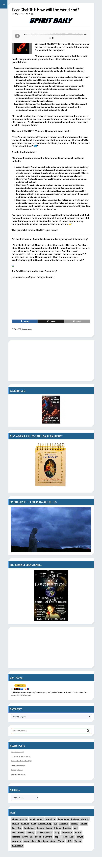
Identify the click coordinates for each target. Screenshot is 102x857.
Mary (57, 832)
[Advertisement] (51, 299)
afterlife (23, 819)
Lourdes (67, 828)
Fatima (83, 824)
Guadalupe (29, 828)
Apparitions (63, 819)
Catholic (85, 819)
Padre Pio (47, 837)
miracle (78, 832)
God (19, 828)
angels (40, 819)
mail (75, 828)
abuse (15, 819)
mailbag (30, 832)
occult (38, 837)
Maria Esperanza (44, 832)
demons (25, 824)
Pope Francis (68, 837)
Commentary (27, 329)
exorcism (63, 824)
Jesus (49, 828)
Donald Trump (44, 824)
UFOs (69, 841)
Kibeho (57, 828)
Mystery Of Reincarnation (18, 774)
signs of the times (39, 841)
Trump (61, 841)
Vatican (78, 841)
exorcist (74, 824)
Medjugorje (67, 832)
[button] (3, 4)
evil (55, 824)
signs (26, 841)
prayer (80, 837)
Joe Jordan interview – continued (20, 756)
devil (33, 824)
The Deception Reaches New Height (21, 761)
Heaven (40, 828)
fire (13, 828)
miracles (16, 837)
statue (53, 841)
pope (57, 837)
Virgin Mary (17, 846)
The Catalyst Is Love (17, 770)
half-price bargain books (39, 277)
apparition (50, 819)
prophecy (16, 841)
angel (32, 819)
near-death (27, 837)
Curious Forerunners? (17, 752)
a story (49, 245)
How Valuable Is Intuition (18, 765)
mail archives (18, 832)
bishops (75, 819)
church (15, 824)
